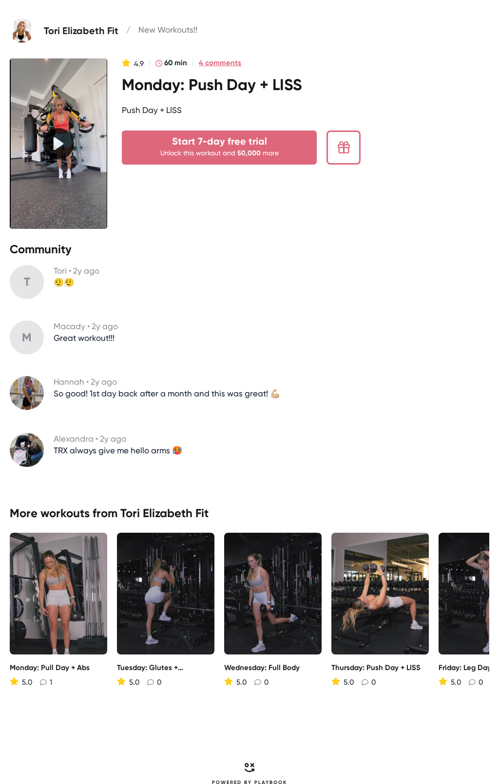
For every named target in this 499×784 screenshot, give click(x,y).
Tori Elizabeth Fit (164, 513)
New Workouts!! (167, 30)
